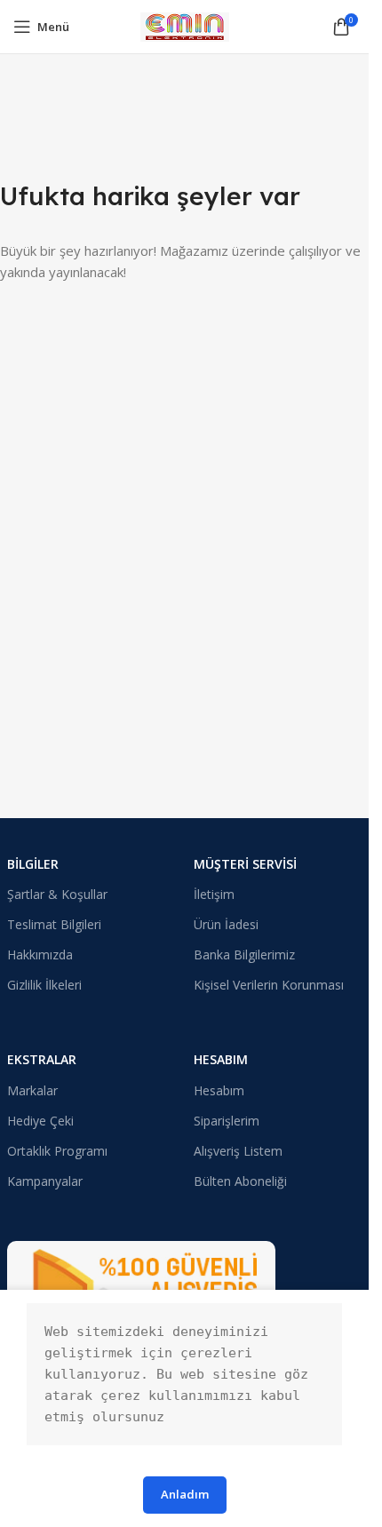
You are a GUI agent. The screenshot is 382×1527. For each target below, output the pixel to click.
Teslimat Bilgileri (54, 924)
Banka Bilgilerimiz (244, 954)
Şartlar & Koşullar (57, 894)
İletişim (214, 894)
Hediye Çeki (40, 1120)
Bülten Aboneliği (240, 1181)
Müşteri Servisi (245, 863)
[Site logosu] (184, 25)
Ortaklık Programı (57, 1150)
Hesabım (221, 1059)
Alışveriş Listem (238, 1150)
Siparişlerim (226, 1120)
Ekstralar (41, 1059)
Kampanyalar (45, 1181)
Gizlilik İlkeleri (44, 984)
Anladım (185, 1494)
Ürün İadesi (226, 924)
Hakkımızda (40, 954)
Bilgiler (33, 863)
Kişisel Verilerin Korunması (269, 984)
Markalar (32, 1090)
